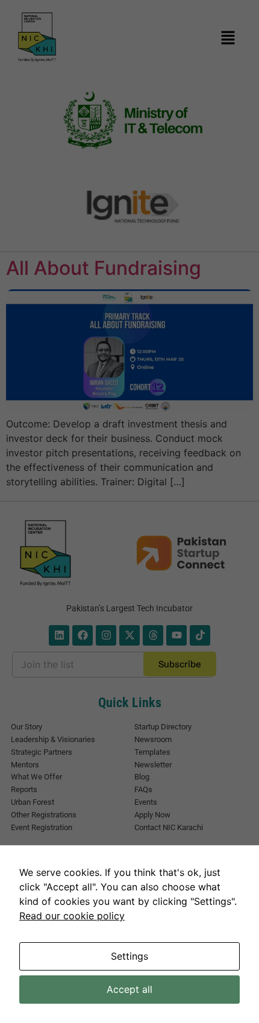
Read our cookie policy (72, 916)
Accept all (129, 989)
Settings (129, 956)
